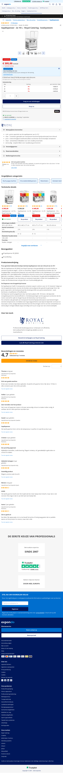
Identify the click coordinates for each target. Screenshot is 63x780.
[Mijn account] (56, 4)
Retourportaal (31, 635)
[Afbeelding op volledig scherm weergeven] (60, 49)
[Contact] (53, 4)
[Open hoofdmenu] (2, 4)
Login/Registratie (8, 74)
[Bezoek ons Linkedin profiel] (8, 681)
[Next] (43, 53)
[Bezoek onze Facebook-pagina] (5, 681)
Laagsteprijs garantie (10, 119)
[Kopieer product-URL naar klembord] (60, 25)
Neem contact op (31, 630)
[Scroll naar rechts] (60, 16)
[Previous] (19, 53)
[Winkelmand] (59, 4)
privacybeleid (40, 613)
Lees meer (14, 167)
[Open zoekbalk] (50, 4)
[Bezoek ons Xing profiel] (11, 681)
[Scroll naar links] (2, 16)
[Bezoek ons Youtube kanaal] (2, 681)
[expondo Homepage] (3, 20)
